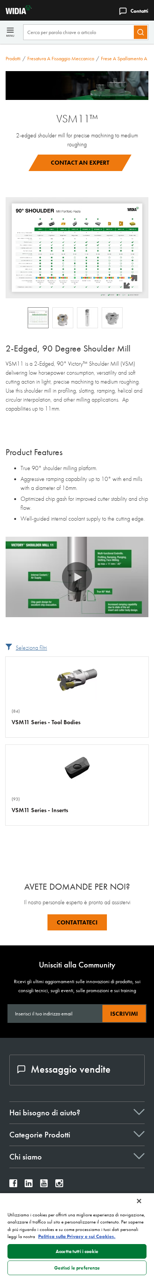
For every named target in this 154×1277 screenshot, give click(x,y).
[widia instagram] (59, 1185)
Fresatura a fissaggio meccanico (60, 58)
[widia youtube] (44, 1185)
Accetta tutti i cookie (77, 1251)
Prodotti (13, 58)
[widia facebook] (13, 1185)
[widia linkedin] (29, 1185)
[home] (16, 12)
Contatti (139, 10)
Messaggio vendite (71, 1069)
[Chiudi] (139, 1201)
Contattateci (77, 922)
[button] (77, 247)
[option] (38, 317)
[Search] (140, 32)
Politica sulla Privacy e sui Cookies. (77, 1236)
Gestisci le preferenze (77, 1268)
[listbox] (77, 318)
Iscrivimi (124, 1014)
